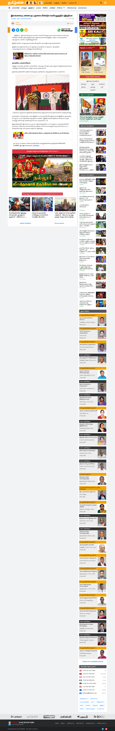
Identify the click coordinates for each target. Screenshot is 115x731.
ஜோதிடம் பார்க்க (87, 48)
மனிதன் (56, 3)
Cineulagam (82, 210)
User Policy (80, 723)
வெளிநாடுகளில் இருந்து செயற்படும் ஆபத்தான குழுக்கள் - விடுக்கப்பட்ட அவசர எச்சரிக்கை (17, 215)
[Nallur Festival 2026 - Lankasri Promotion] (92, 25)
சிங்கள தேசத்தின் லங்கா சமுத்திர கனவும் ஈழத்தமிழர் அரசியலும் (91, 118)
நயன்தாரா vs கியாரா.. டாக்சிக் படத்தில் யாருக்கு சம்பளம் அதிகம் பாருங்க (87, 241)
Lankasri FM (72, 3)
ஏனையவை (82, 8)
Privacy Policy (101, 723)
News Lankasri (82, 193)
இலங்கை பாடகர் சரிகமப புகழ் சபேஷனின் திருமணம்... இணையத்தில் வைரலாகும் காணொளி (87, 258)
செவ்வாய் (102, 84)
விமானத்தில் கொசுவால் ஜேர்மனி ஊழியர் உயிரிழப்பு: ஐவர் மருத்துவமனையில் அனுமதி (87, 232)
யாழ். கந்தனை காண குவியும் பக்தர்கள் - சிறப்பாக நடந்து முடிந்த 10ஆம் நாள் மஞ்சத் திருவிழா (65, 215)
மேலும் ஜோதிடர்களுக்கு (93, 76)
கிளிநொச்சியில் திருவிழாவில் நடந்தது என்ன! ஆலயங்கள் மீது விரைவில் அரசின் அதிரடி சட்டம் (86, 150)
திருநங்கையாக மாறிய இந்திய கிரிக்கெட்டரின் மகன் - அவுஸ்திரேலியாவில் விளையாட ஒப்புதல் (86, 275)
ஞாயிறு (92, 87)
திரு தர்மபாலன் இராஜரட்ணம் (88, 518)
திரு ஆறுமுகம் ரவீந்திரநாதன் (88, 357)
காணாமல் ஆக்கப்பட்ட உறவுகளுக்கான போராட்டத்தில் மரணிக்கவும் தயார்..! (86, 132)
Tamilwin (22, 729)
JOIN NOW (36, 145)
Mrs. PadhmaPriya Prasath (85, 69)
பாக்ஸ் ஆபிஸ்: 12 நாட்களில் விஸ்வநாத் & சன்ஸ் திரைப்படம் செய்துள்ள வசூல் (86, 215)
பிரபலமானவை (59, 223)
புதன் (92, 84)
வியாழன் (83, 84)
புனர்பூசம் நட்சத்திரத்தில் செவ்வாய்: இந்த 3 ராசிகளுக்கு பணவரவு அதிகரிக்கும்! (87, 294)
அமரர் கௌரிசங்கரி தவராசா (88, 611)
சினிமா (64, 3)
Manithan (81, 184)
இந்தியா (31, 8)
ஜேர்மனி (95, 705)
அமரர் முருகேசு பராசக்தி (87, 545)
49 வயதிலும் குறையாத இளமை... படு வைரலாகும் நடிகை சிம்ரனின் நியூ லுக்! (86, 198)
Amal (17, 22)
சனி (102, 87)
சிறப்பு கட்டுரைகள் (87, 95)
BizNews (61, 8)
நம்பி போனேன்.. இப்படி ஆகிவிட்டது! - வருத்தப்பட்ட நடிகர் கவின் (87, 249)
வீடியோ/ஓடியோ (90, 709)
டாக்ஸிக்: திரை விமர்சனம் (84, 206)
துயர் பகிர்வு (85, 311)
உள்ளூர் (24, 8)
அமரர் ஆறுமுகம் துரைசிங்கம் (88, 598)
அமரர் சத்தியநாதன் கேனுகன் (88, 571)
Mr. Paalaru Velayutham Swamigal (97, 69)
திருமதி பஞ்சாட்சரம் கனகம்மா (88, 437)
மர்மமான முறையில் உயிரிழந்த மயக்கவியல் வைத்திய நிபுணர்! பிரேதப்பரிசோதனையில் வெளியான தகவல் (40, 215)
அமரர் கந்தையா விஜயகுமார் (88, 558)
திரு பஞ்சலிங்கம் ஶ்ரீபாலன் (88, 491)
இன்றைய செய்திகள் (93, 81)
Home (57, 723)
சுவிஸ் (81, 705)
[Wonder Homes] (92, 41)
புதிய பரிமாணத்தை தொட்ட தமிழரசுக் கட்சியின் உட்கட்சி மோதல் (46, 133)
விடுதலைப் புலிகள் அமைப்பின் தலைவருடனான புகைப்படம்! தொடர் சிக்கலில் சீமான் (45, 55)
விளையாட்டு (71, 8)
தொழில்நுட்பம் (84, 698)
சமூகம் (19, 24)
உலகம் (38, 8)
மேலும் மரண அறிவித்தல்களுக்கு (92, 661)
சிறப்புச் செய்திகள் (87, 126)
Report (71, 23)
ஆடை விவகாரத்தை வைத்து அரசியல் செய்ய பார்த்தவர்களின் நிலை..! (87, 140)
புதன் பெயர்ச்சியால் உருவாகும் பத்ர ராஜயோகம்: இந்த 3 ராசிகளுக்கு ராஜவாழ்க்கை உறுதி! (85, 302)
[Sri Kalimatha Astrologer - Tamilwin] (92, 33)
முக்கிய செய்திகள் (25, 223)
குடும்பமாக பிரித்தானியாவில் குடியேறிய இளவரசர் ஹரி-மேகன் (85, 189)
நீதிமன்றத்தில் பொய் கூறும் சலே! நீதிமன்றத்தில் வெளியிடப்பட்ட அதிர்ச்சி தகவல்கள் (87, 167)
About (63, 723)
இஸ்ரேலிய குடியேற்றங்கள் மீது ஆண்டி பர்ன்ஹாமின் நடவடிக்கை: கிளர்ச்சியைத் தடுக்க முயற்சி (86, 284)
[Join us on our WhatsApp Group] (65, 30)
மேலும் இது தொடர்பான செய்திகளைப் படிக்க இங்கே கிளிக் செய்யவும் (42, 194)
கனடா (93, 702)
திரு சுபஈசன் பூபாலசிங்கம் (87, 464)
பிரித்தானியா (100, 702)
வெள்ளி (92, 90)
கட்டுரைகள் (100, 709)
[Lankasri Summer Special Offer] (92, 17)
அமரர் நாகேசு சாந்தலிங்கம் (88, 344)
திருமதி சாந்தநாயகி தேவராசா (88, 637)
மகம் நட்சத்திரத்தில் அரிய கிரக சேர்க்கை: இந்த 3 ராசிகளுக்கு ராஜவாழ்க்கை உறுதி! (87, 180)
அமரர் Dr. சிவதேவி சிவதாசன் (88, 650)
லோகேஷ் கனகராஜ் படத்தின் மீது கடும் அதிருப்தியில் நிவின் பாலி (86, 267)
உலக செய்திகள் (84, 702)
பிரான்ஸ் (88, 705)
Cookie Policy (90, 723)
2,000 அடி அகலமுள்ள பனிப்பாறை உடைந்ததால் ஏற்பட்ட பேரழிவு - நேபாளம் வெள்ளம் (87, 224)
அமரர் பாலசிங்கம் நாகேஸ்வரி (88, 411)
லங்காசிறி (48, 3)
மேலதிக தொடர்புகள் (88, 667)
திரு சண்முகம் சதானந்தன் (87, 450)
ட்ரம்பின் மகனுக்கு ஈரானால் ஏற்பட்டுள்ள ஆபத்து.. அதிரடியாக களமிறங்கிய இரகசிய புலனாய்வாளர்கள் (86, 158)
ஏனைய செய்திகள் (87, 175)
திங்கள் (83, 87)
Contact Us (70, 723)
